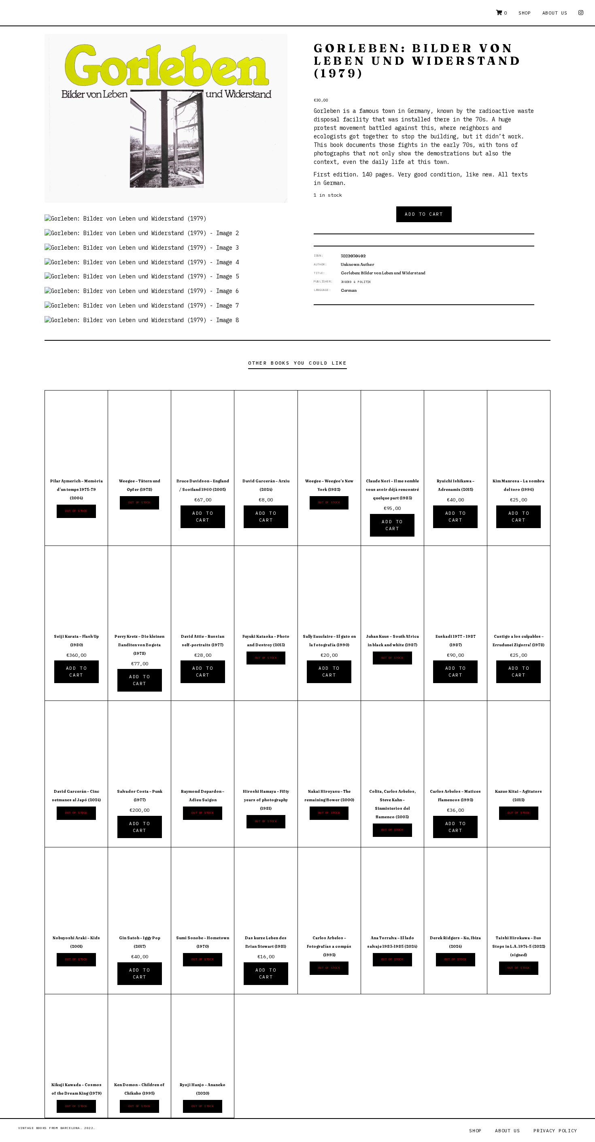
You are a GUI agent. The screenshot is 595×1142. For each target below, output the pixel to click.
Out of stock (76, 511)
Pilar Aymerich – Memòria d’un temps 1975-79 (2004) (76, 489)
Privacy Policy (555, 1130)
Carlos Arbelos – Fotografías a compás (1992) (329, 946)
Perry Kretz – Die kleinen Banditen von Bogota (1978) (139, 645)
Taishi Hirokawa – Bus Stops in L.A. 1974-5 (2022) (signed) (518, 946)
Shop (524, 13)
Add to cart (424, 214)
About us (554, 13)
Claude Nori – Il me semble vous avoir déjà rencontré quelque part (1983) (392, 489)
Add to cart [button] (202, 516)
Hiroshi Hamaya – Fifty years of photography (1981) (266, 800)
